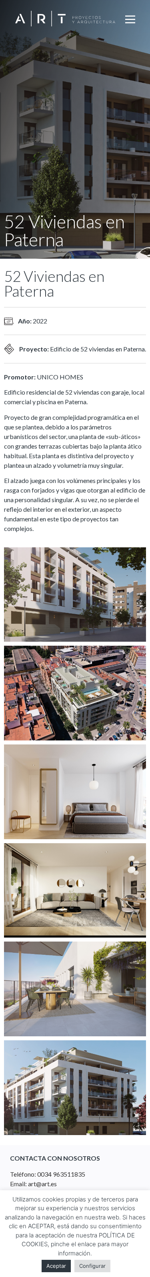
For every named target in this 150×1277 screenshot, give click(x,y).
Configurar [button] (92, 1266)
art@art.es (42, 1183)
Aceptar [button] (56, 1266)
